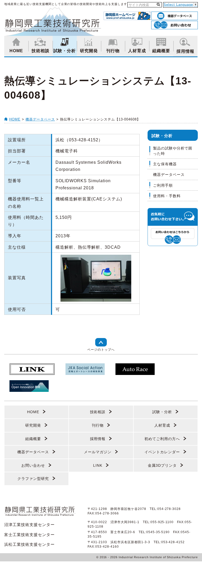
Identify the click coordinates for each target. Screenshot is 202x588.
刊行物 (113, 51)
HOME (16, 51)
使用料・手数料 (167, 196)
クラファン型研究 (33, 478)
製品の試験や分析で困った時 (173, 151)
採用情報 (185, 51)
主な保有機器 (165, 164)
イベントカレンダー (162, 452)
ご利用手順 (163, 185)
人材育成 (137, 51)
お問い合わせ (33, 465)
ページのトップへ (101, 349)
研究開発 (89, 51)
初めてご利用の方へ (162, 439)
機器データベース (40, 119)
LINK (97, 465)
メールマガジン (98, 452)
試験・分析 (64, 51)
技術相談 (40, 51)
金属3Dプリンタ (162, 465)
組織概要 (161, 51)
